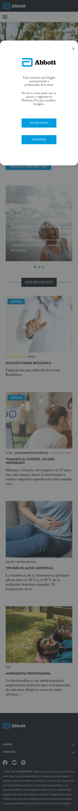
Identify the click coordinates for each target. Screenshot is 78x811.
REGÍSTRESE (39, 139)
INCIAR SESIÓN (39, 123)
